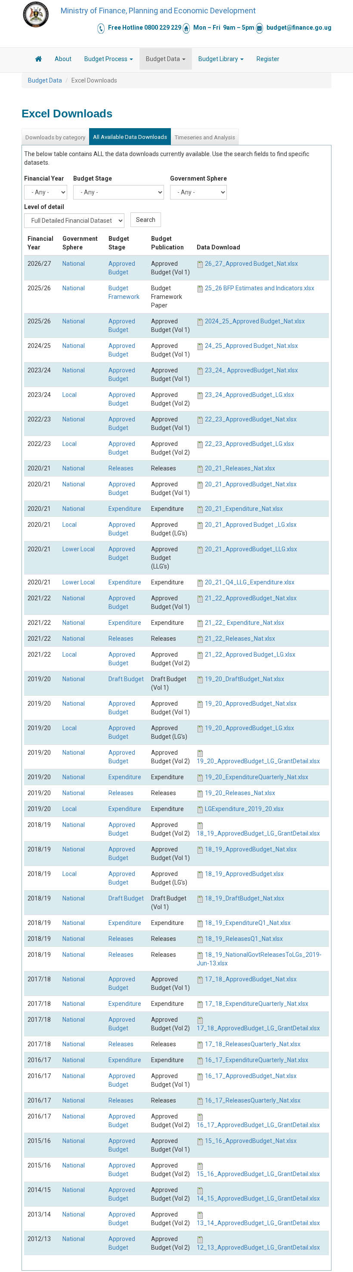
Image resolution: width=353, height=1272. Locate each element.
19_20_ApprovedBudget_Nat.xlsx (251, 703)
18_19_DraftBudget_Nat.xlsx (244, 898)
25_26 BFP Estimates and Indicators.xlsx (259, 288)
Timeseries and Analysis (204, 137)
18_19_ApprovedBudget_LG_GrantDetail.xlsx (258, 833)
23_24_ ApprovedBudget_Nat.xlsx (251, 370)
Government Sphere (198, 178)
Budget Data (163, 58)
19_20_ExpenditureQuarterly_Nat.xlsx (256, 777)
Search (145, 219)
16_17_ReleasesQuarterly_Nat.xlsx (252, 1100)
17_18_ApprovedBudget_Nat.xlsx (251, 979)
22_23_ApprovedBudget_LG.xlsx (249, 443)
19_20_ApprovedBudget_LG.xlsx (249, 728)
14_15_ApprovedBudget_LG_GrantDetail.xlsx (258, 1198)
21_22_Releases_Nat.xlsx (240, 638)
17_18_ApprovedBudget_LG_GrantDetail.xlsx (258, 1028)
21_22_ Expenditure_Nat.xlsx (244, 622)
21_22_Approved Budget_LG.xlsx (250, 654)
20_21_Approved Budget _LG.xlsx (251, 524)
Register (268, 58)
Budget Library (218, 58)
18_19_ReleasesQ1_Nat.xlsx (244, 938)
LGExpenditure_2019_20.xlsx (244, 808)
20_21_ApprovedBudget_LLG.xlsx (251, 549)
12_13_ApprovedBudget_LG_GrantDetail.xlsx (258, 1247)
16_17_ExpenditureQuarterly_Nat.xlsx (256, 1060)
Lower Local (78, 549)
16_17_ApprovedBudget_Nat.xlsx (251, 1075)
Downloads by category (55, 137)
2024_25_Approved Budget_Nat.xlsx (255, 321)
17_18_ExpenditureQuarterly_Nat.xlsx (256, 1003)
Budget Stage (92, 178)
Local (69, 394)
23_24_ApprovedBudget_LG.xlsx (249, 394)
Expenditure (124, 508)
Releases (120, 468)
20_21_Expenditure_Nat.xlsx (244, 508)
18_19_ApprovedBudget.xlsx (244, 873)
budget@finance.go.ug (298, 27)
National (73, 263)
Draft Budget (126, 679)
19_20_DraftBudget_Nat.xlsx (244, 679)
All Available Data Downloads (130, 137)
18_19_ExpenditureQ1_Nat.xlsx (248, 922)
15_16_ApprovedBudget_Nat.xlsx (251, 1140)
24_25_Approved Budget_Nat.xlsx (251, 345)
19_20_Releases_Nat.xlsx (240, 793)
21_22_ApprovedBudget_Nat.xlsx (251, 598)
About (63, 58)
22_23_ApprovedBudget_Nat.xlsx (251, 419)
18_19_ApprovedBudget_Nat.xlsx (251, 849)
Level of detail (44, 206)
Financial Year (44, 178)
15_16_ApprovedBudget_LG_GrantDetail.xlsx (258, 1174)
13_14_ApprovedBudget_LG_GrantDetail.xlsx (258, 1223)
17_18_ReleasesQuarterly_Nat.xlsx (252, 1044)
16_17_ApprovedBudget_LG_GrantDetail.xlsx (258, 1124)
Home (38, 60)
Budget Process (106, 58)
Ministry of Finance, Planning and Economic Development (158, 10)
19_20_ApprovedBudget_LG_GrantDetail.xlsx (258, 761)
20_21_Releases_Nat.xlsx (240, 468)
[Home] (36, 14)
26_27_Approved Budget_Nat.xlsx (251, 263)
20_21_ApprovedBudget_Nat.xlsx (251, 484)
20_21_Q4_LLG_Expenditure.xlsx (249, 582)
